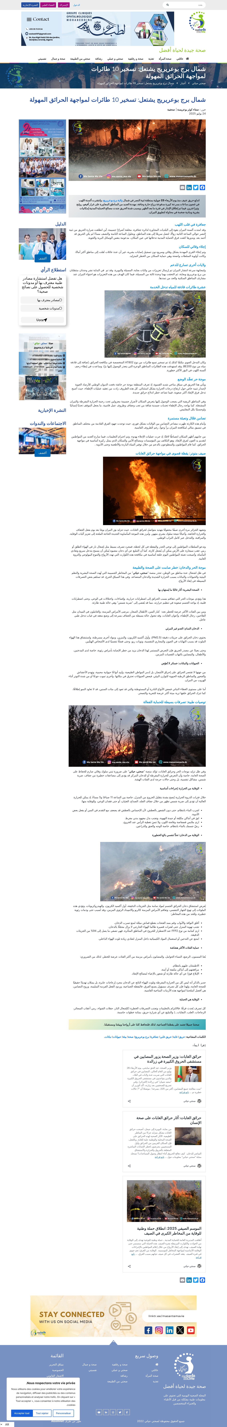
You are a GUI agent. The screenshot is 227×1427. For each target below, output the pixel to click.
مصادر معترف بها (48, 296)
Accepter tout (21, 1413)
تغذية (151, 54)
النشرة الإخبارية (30, 4)
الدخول (76, 4)
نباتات (108, 1033)
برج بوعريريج (142, 1033)
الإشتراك (63, 4)
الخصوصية (58, 1366)
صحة (130, 1033)
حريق (182, 1033)
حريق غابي (166, 1033)
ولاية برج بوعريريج (113, 196)
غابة (175, 1033)
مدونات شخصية (49, 304)
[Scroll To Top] (113, 1338)
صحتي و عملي (115, 54)
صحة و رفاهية (135, 54)
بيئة (124, 1033)
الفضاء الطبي (48, 4)
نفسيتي (42, 54)
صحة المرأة (165, 54)
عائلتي (179, 54)
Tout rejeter (42, 1413)
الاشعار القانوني (55, 1371)
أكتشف (43, 254)
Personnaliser (63, 1413)
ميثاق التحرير (56, 1360)
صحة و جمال (58, 54)
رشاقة (98, 54)
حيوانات (117, 1033)
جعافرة (155, 1033)
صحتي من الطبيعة (80, 54)
